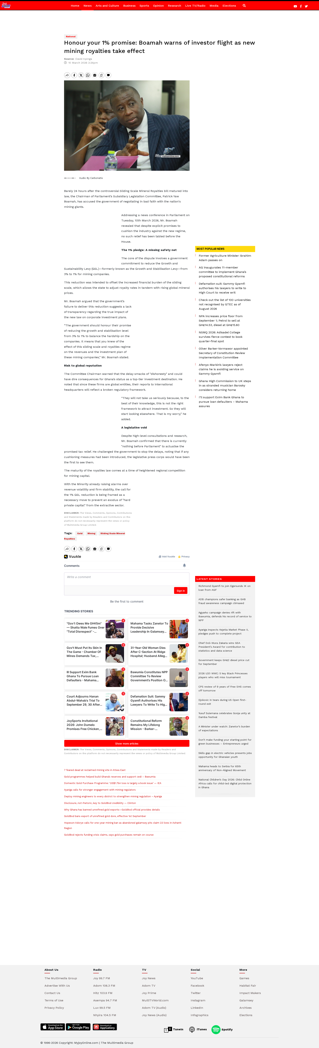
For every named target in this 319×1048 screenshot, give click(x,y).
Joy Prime (149, 993)
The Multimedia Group (60, 978)
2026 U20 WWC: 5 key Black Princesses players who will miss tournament (223, 677)
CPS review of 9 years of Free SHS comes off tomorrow (224, 690)
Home (75, 5)
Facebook (197, 985)
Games (244, 978)
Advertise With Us (57, 985)
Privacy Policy (54, 1007)
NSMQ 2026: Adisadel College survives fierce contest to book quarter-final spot (220, 337)
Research (174, 5)
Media (214, 5)
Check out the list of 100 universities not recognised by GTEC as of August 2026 (225, 304)
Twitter (196, 993)
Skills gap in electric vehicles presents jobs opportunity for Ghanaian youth (225, 757)
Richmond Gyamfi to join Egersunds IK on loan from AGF (224, 589)
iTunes (201, 1029)
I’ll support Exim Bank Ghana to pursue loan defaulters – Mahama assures (223, 401)
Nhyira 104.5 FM (104, 1015)
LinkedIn (197, 1007)
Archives (245, 1007)
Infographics (199, 1015)
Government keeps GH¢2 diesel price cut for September (223, 664)
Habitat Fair (247, 985)
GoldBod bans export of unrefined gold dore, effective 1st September (105, 816)
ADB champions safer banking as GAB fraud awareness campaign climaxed (222, 603)
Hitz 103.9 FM (102, 993)
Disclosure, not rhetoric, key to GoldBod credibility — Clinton (100, 803)
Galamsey (246, 1000)
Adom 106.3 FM (104, 985)
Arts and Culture (107, 5)
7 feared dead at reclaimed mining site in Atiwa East (95, 770)
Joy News (148, 978)
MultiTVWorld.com (155, 1000)
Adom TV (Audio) (154, 1007)
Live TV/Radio (195, 5)
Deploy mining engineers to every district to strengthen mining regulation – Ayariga (113, 796)
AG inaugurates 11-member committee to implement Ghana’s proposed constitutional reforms (222, 272)
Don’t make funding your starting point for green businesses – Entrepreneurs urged (224, 743)
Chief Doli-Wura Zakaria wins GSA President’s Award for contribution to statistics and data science (221, 648)
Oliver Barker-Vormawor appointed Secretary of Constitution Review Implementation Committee (223, 353)
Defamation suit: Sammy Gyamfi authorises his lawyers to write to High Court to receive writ (222, 288)
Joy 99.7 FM (101, 978)
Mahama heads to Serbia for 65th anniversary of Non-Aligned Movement (222, 770)
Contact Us (52, 993)
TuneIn (177, 1029)
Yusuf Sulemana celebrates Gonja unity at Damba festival (224, 717)
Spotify (227, 1029)
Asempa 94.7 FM (105, 1000)
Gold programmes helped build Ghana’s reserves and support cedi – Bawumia (109, 776)
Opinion (158, 5)
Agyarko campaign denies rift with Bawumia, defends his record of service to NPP (225, 618)
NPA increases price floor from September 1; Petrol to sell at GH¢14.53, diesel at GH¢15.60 (221, 320)
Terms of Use (53, 1000)
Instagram (198, 1000)
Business (129, 5)
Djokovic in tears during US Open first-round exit (222, 703)
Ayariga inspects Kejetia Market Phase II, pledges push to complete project (223, 633)
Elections (229, 5)
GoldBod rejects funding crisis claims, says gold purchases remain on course (109, 834)
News (87, 5)
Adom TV (148, 985)
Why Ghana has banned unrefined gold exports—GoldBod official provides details (112, 809)
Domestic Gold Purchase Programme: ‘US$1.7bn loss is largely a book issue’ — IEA (112, 783)
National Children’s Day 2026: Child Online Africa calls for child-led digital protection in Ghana (224, 785)
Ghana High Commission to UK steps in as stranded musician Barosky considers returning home (225, 385)
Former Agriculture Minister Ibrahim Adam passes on (225, 258)
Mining (91, 533)
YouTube (197, 978)
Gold (80, 533)
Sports (144, 5)
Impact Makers (250, 993)
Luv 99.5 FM (102, 1007)
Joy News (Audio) (154, 1015)
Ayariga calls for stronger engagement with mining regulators (100, 789)
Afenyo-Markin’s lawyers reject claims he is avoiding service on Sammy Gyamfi (221, 369)
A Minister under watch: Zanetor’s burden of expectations (224, 730)
